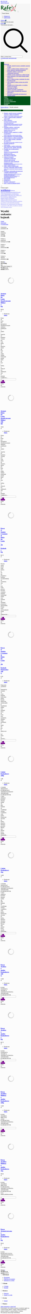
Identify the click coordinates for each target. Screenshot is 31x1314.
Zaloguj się (7, 16)
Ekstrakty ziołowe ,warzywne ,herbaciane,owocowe (15, 72)
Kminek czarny (8, 207)
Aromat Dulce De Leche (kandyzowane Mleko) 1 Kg (6, 300)
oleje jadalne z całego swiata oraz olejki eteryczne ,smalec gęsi (13, 146)
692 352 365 (4, 1)
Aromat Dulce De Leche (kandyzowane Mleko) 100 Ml (6, 417)
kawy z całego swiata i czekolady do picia (18, 79)
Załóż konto (7, 17)
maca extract (7, 202)
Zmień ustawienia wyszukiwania (4, 223)
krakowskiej (12, 192)
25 (5, 269)
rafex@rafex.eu (5, 3)
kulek (11, 202)
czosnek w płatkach (8, 196)
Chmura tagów (4, 187)
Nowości (7, 179)
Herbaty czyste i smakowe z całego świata (18, 74)
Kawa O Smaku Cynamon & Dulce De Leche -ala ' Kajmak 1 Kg (4, 540)
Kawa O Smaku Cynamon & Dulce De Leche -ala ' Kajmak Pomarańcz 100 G (4, 660)
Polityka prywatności (9, 1279)
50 (7, 269)
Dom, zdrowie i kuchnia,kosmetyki (16, 70)
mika (8, 192)
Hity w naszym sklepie (12, 183)
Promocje (7, 180)
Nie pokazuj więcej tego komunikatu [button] (10, 1312)
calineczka (7, 199)
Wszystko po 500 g (12, 88)
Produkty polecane (9, 181)
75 (8, 269)
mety (11, 199)
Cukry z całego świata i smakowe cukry (17, 68)
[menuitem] (17, 79)
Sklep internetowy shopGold (8, 1306)
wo (2, 190)
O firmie (6, 1286)
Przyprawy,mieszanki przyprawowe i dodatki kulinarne (13, 174)
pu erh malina (8, 204)
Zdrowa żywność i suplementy (15, 89)
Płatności (6, 1293)
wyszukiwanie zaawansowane (8, 58)
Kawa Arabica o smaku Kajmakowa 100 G (5, 970)
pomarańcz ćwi (10, 193)
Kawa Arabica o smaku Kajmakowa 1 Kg (5, 1033)
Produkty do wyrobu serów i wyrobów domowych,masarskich (11, 151)
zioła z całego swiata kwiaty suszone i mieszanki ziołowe (13, 167)
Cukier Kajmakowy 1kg (5, 870)
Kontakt (6, 1287)
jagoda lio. (15, 204)
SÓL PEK (9, 198)
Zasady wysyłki (8, 1295)
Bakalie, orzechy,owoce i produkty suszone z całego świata (13, 114)
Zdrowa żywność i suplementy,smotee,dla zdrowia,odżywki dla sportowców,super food (13, 160)
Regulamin (7, 1277)
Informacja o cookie (9, 1280)
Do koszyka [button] (3, 381)
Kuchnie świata (11, 80)
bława (7, 190)
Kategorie (3, 110)
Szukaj (6, 1301)
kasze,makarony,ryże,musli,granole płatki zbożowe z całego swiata (13, 137)
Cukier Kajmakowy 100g (5, 773)
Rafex (5, 315)
